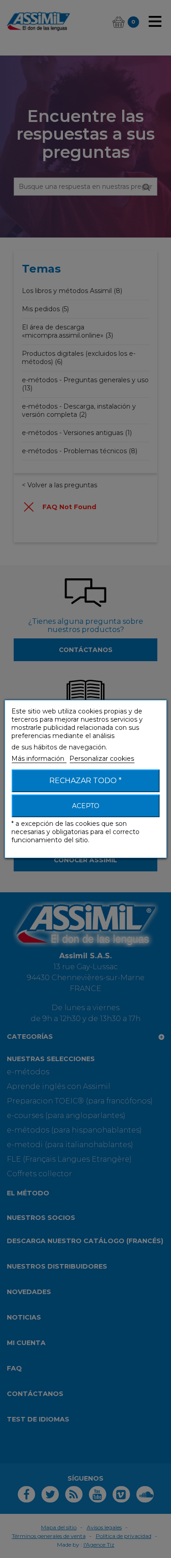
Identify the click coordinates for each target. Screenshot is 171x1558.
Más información (38, 758)
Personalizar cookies (101, 758)
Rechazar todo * (85, 780)
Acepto (85, 806)
